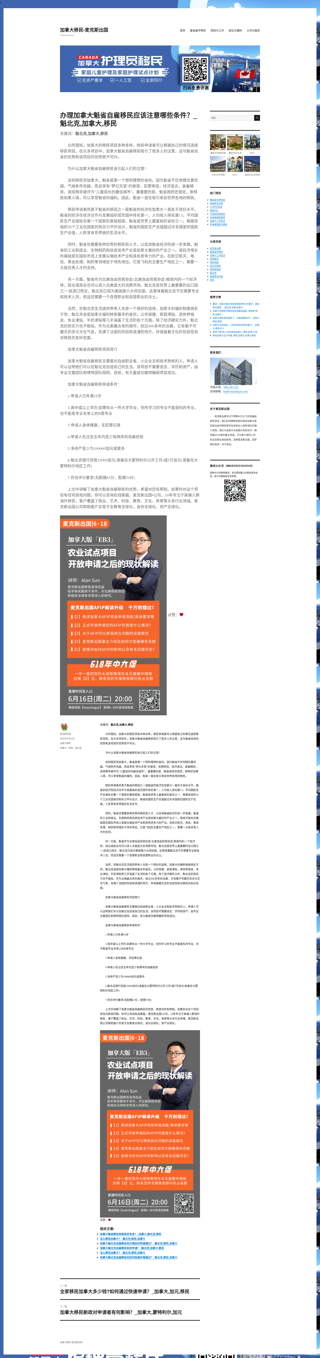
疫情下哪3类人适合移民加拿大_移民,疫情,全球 (235, 331)
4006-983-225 (230, 387)
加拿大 (63, 747)
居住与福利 (235, 30)
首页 (182, 30)
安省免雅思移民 (217, 217)
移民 (71, 747)
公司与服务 (253, 30)
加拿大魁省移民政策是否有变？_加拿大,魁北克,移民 (130, 1234)
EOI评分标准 (216, 206)
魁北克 (78, 747)
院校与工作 (217, 30)
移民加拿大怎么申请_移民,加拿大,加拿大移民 (234, 335)
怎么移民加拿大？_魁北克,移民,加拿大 (122, 1239)
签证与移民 (215, 265)
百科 (212, 279)
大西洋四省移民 (217, 213)
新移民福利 (215, 269)
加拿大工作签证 (217, 220)
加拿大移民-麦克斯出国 (84, 29)
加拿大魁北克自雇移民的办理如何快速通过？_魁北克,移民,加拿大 (138, 1243)
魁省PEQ (214, 210)
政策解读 (214, 258)
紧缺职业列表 (216, 203)
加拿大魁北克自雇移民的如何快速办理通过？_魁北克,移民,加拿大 (138, 1257)
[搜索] (257, 118)
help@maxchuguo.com (235, 391)
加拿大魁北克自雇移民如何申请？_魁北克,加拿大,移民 (132, 1248)
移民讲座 (214, 262)
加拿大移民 (65, 743)
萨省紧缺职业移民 (218, 224)
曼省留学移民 (198, 30)
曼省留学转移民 (217, 199)
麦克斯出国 (65, 733)
